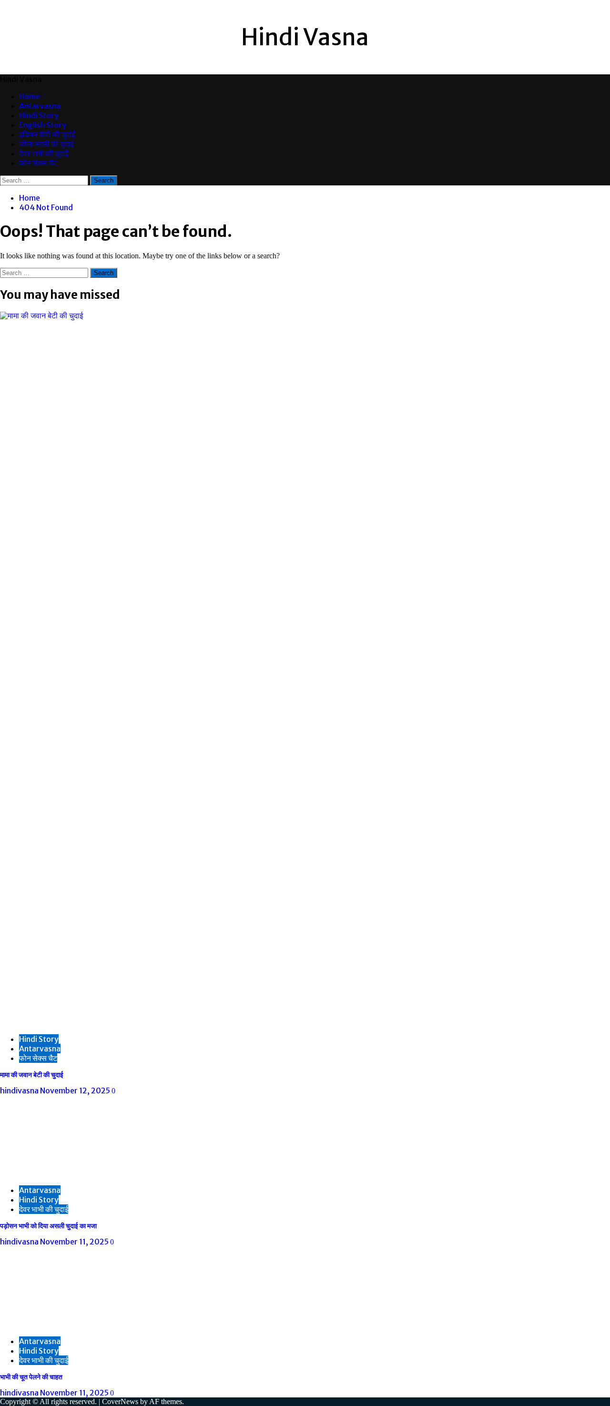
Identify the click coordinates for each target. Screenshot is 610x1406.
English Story (42, 125)
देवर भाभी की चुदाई (43, 153)
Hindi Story (39, 115)
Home (29, 96)
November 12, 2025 (76, 1090)
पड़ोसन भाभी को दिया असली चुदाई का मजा (48, 1226)
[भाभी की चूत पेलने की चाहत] (71, 1324)
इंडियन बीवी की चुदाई (47, 134)
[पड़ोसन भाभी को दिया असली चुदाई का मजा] (71, 1173)
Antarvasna (40, 106)
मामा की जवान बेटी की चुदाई (31, 1074)
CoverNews (120, 1401)
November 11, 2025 (75, 1241)
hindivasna (20, 1090)
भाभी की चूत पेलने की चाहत (31, 1377)
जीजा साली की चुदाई (46, 144)
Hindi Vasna (305, 37)
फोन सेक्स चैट (38, 163)
